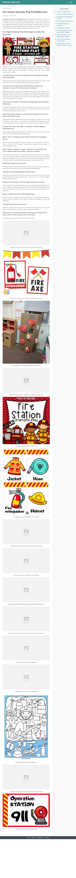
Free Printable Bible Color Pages (65, 14)
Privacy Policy (40, 837)
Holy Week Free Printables (63, 28)
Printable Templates (11, 2)
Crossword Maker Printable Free (65, 21)
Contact (33, 837)
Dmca (28, 837)
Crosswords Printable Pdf (63, 11)
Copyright (46, 837)
